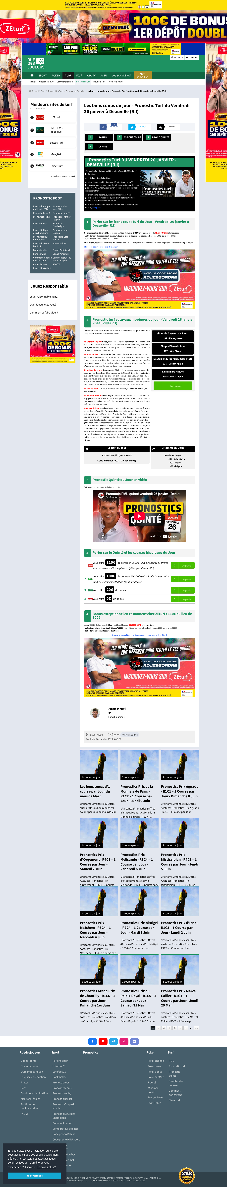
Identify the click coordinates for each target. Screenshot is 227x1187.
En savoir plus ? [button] (46, 1167)
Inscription (178, 57)
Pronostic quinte (174, 1074)
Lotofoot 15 (59, 1072)
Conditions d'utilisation (34, 1093)
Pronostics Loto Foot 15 (41, 245)
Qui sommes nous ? (32, 1072)
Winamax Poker (153, 1090)
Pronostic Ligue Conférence (41, 238)
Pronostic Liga (40, 223)
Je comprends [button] (35, 1175)
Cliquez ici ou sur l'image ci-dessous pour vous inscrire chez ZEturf (139, 635)
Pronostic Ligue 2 (61, 213)
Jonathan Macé (117, 709)
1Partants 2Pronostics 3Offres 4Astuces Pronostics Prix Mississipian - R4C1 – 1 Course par (178, 883)
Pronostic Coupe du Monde (64, 1106)
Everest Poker (156, 1098)
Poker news (154, 1066)
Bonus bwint (39, 254)
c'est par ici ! (97, 207)
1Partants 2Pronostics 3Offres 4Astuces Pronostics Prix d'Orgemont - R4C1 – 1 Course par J (97, 883)
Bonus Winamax (60, 254)
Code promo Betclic (64, 1134)
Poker (56, 76)
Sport (43, 76)
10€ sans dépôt (121, 76)
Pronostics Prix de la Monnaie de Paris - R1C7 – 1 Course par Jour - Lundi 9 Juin (136, 794)
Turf (68, 76)
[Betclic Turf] (52, 142)
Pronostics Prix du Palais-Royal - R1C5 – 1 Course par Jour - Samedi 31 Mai (138, 998)
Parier (98, 137)
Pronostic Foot (47, 198)
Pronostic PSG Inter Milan (60, 208)
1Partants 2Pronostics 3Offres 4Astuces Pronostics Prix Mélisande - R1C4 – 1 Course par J (139, 881)
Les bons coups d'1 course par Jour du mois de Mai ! (95, 791)
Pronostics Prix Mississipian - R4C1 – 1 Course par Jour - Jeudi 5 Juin (179, 862)
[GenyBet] (52, 154)
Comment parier (62, 1123)
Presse (24, 1083)
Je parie (183, 565)
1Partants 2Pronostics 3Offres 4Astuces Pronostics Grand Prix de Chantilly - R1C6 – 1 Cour (98, 1017)
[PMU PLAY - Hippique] (52, 130)
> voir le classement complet (63, 176)
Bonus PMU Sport (61, 250)
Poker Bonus (155, 1072)
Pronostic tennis (62, 1088)
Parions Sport (60, 1061)
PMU (171, 1061)
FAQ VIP (25, 1114)
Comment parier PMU (175, 1093)
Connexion (193, 57)
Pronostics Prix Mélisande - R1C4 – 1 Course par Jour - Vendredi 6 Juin (136, 862)
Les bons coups (130, 137)
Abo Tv (91, 76)
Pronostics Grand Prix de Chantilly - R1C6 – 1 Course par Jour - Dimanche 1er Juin (97, 998)
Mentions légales (30, 1099)
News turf (174, 1100)
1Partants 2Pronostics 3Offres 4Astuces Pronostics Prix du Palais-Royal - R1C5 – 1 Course (137, 1017)
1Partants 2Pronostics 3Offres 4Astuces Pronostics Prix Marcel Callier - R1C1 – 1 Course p (179, 1017)
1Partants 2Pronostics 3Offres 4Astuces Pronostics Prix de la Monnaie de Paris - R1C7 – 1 (137, 813)
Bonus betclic (40, 250)
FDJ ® (79, 76)
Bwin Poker (154, 1103)
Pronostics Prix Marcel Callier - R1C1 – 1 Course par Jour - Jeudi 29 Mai (179, 998)
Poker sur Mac (156, 1077)
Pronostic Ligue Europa (60, 232)
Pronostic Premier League (61, 218)
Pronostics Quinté (42, 268)
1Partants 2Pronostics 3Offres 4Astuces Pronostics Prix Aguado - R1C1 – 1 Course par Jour (180, 808)
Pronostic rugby (62, 1093)
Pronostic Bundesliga (58, 225)
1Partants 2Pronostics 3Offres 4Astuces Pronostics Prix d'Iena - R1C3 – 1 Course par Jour (179, 944)
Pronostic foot (61, 1083)
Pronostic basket (62, 1099)
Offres (98, 146)
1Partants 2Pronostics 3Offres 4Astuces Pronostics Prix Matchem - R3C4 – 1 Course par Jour (97, 951)
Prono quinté (158, 137)
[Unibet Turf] (52, 166)
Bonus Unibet (59, 243)
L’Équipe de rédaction (33, 1077)
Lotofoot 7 (58, 1066)
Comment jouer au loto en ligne (42, 259)
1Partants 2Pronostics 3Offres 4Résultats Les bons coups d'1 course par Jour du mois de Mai (98, 808)
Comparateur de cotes (65, 1129)
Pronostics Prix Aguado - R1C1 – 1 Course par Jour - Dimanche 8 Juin (179, 791)
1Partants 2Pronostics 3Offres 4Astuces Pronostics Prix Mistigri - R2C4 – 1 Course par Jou (139, 944)
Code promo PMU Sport (66, 1140)
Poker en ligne (156, 1061)
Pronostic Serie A (41, 217)
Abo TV (56, 264)
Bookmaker (59, 1077)
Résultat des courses (176, 1083)
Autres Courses (130, 735)
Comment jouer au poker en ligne (62, 259)
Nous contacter (30, 1066)
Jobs (23, 1088)
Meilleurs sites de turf (51, 104)
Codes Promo (40, 264)
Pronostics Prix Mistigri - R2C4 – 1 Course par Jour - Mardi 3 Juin (139, 927)
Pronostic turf (177, 1066)
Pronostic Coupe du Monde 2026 (41, 208)
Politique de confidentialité (29, 1106)
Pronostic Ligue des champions (41, 232)
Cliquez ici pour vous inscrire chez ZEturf (100, 247)
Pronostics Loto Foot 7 (60, 238)
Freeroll (152, 1083)
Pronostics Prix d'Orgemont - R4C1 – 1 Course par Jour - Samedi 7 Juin (98, 862)
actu (104, 76)
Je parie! (173, 385)
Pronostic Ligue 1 (41, 213)
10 (196, 1028)
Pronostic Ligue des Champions (64, 1116)
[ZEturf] (52, 117)
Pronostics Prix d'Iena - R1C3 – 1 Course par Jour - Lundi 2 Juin (179, 927)
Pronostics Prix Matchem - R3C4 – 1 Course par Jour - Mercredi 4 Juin (95, 930)
